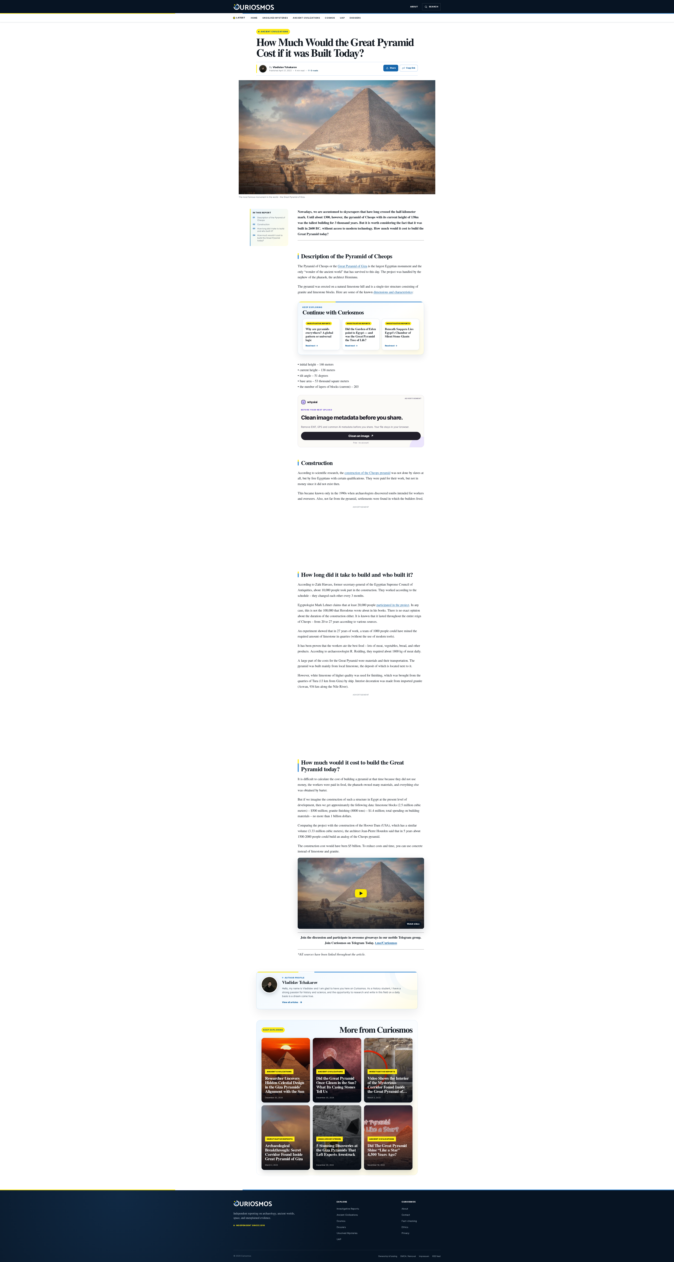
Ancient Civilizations (306, 18)
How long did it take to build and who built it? (270, 230)
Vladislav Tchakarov (285, 67)
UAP (342, 18)
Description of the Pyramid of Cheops (271, 218)
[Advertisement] (361, 533)
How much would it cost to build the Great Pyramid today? (270, 238)
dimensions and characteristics (393, 292)
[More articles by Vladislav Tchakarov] (263, 69)
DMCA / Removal (408, 1256)
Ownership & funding (387, 1256)
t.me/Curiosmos (386, 942)
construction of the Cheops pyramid (367, 472)
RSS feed (436, 1256)
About (414, 6)
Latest (240, 17)
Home (254, 18)
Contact (406, 1215)
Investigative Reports (348, 1208)
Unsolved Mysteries (275, 18)
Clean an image (361, 436)
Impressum (424, 1256)
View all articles (292, 1002)
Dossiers (355, 18)
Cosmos (330, 18)
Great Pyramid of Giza (352, 266)
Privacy (405, 1233)
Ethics (405, 1227)
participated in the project (392, 605)
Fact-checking (409, 1221)
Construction (263, 224)
